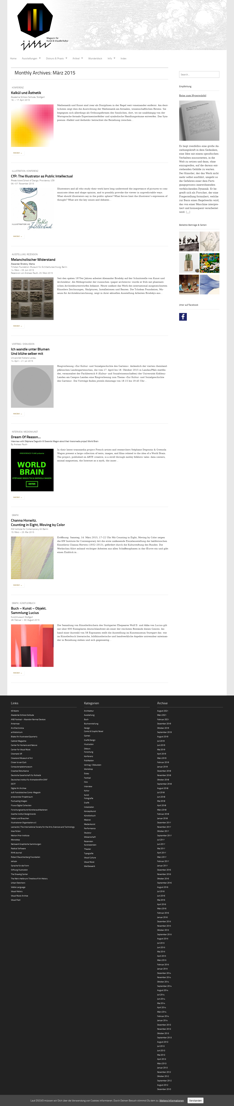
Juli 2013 (161, 1046)
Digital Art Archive (18, 788)
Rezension (32, 254)
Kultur (86, 790)
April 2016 (161, 904)
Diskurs (87, 748)
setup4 (14, 861)
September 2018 (164, 783)
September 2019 (164, 732)
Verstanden (195, 1100)
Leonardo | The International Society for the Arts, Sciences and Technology (43, 826)
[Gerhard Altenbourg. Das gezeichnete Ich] (209, 242)
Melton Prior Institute (20, 835)
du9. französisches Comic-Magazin (26, 792)
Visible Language (18, 887)
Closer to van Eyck (18, 762)
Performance (90, 828)
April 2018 (161, 805)
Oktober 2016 (163, 878)
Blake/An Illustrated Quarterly (24, 736)
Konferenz (18, 87)
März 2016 (161, 908)
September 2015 (164, 934)
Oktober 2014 (163, 981)
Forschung (88, 751)
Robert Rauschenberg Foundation (25, 857)
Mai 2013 (161, 1054)
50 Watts (15, 710)
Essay (86, 773)
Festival (87, 777)
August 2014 (162, 990)
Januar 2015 (162, 968)
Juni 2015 (161, 947)
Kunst (86, 795)
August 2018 (162, 788)
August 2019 (162, 736)
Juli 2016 (161, 891)
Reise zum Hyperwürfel (192, 95)
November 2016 (164, 874)
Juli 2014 (161, 994)
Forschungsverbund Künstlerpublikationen (29, 809)
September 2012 (164, 1080)
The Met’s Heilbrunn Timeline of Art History (29, 878)
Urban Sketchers (18, 882)
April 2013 (161, 1059)
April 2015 (161, 956)
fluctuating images (19, 801)
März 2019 (161, 758)
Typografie (88, 853)
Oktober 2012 (163, 1076)
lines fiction (16, 831)
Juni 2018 (161, 796)
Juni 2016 (161, 895)
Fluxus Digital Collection (21, 805)
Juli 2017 (161, 839)
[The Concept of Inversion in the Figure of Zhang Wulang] (189, 242)
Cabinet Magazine (18, 741)
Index (123, 58)
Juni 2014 (161, 998)
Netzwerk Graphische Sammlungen (26, 844)
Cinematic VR (16, 753)
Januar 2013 (162, 1067)
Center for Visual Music (21, 749)
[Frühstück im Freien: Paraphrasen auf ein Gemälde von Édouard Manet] (209, 263)
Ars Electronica (17, 728)
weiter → (17, 152)
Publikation (89, 760)
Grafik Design (89, 740)
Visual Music (89, 862)
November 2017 (164, 826)
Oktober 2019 (163, 728)
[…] (188, 212)
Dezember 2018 (164, 770)
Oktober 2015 (163, 930)
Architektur (89, 710)
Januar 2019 (162, 766)
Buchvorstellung (91, 723)
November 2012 (164, 1072)
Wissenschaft (90, 837)
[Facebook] (183, 317)
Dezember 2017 (164, 822)
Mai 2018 (161, 801)
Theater (87, 849)
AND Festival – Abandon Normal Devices (28, 719)
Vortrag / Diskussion (23, 343)
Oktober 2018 (163, 779)
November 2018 (164, 775)
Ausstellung (19, 254)
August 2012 (162, 1085)
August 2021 (162, 710)
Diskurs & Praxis (55, 58)
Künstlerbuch (27, 603)
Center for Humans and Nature (24, 745)
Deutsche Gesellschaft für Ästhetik (26, 775)
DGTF (13, 783)
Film (86, 782)
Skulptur (87, 832)
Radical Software (18, 848)
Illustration (18, 170)
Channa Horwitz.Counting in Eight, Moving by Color (38, 522)
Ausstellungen (29, 58)
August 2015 (162, 938)
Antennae (15, 723)
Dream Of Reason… (26, 436)
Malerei (87, 819)
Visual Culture (90, 857)
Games (87, 735)
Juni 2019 (161, 745)
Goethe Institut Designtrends (23, 814)
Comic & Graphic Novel (93, 731)
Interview (17, 431)
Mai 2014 (161, 1003)
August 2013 (162, 1041)
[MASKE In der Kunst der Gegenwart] (189, 285)
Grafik (15, 515)
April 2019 (161, 753)
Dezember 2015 (164, 921)
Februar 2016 (163, 912)
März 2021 (161, 715)
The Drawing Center (19, 874)
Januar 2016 (162, 917)
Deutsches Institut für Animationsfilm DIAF (29, 779)
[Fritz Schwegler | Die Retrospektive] (189, 263)
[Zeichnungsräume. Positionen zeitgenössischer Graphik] (209, 285)
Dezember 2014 (164, 973)
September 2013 (164, 1037)
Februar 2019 (163, 762)
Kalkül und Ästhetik (26, 92)
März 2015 (161, 960)
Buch (86, 719)
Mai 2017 (161, 848)
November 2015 (164, 925)
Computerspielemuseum (21, 766)
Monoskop (15, 839)
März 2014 (161, 1011)
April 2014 (161, 1007)
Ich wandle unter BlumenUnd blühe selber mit (30, 351)
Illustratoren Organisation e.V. (24, 822)
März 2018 (161, 809)
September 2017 (164, 835)
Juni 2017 (161, 844)
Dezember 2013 (164, 1024)
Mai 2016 (161, 899)
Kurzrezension (90, 844)
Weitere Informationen (171, 1100)
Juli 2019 (161, 741)
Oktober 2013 (163, 1033)
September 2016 (164, 882)
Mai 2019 (161, 749)
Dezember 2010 (164, 1089)
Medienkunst (31, 431)
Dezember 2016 (164, 869)
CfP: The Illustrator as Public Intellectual (42, 175)
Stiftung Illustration (19, 869)
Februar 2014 (163, 1016)
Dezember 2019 (164, 723)
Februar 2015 (163, 964)
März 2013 (161, 1063)
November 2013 (164, 1029)
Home (13, 58)
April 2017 (161, 852)
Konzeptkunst (90, 811)
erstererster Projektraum (22, 796)
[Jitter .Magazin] (117, 27)
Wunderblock (95, 58)
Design (87, 728)
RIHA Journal (16, 852)
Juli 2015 (161, 943)
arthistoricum (16, 732)
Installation (89, 807)
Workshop (88, 769)
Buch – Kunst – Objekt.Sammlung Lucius (28, 610)
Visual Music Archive (19, 895)
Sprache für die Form (20, 865)
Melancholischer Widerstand (33, 259)
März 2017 (161, 857)
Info (110, 58)
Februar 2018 (163, 814)
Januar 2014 (162, 1020)
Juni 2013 (161, 1050)
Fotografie (88, 798)
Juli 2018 (161, 792)
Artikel (76, 58)
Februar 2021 (163, 719)
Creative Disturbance (20, 770)
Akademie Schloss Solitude (22, 715)
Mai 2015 (161, 951)
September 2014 (164, 986)
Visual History (16, 891)
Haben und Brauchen (20, 818)
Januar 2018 (162, 818)
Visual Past (15, 899)
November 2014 (164, 977)
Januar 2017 (162, 865)
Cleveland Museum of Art (22, 758)
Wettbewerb (89, 866)
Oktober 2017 (163, 831)
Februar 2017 (163, 861)
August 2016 (162, 887)
